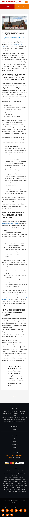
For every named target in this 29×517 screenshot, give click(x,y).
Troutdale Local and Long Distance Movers (14, 491)
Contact (14, 447)
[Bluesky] (7, 515)
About (14, 433)
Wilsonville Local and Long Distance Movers (14, 483)
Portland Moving (16, 37)
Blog (14, 441)
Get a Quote (21, 6)
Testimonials (14, 444)
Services (14, 435)
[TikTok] (2, 515)
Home (14, 429)
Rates (14, 438)
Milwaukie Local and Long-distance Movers (14, 481)
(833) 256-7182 (8, 6)
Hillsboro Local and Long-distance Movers (14, 489)
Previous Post (14, 393)
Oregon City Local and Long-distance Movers (14, 471)
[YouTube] (11, 515)
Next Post (14, 396)
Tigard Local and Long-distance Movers (14, 479)
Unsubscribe (7, 500)
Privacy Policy (15, 500)
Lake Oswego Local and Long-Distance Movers (14, 485)
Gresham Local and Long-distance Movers (14, 487)
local (21, 297)
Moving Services (7, 37)
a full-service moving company (10, 223)
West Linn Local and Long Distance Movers (14, 477)
